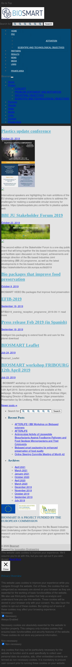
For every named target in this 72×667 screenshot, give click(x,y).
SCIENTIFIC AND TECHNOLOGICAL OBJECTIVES (41, 47)
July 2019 (20, 500)
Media (11, 112)
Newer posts (9, 405)
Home (11, 82)
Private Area (17, 70)
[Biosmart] (22, 18)
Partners (12, 102)
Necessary (11, 616)
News (11, 108)
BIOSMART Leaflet (20, 345)
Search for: (14, 411)
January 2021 (22, 473)
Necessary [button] (7, 612)
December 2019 (23, 487)
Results (12, 105)
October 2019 (22, 493)
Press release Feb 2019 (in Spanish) (34, 322)
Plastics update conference (26, 131)
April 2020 (20, 480)
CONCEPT (20, 88)
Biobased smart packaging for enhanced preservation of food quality (36, 449)
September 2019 (23, 497)
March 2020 (21, 483)
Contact (12, 118)
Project (11, 85)
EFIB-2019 (11, 299)
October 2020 (22, 477)
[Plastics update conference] (36, 189)
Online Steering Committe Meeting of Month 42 (40, 454)
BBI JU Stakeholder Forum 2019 (32, 215)
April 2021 (20, 467)
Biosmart (14, 545)
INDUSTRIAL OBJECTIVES (29, 95)
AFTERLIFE (21, 430)
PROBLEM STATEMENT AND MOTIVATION (38, 92)
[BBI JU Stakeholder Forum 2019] (36, 241)
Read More (15, 559)
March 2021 (21, 470)
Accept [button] (5, 559)
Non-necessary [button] (9, 640)
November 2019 (23, 490)
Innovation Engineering (27, 549)
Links (11, 115)
